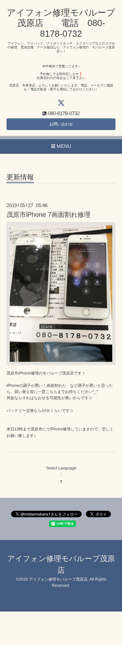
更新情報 (20, 177)
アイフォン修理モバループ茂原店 (58, 579)
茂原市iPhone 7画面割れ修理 (48, 214)
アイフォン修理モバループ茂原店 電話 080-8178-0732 (61, 23)
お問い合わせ (61, 124)
